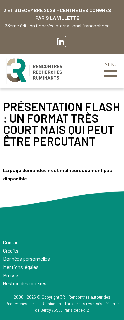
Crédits (10, 251)
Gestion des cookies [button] (24, 283)
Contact (11, 242)
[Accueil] (34, 71)
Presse (10, 275)
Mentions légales (20, 267)
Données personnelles (26, 258)
